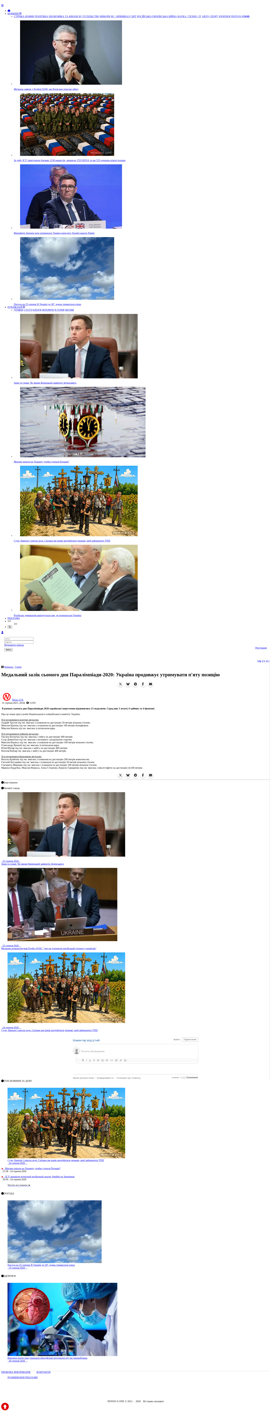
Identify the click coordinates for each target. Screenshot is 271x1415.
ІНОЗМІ (69, 310)
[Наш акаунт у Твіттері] (111, 1392)
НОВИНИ (13, 13)
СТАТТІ (28, 310)
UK (259, 661)
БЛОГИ (37, 310)
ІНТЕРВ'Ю (48, 310)
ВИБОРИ (105, 16)
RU (268, 661)
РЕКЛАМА (14, 618)
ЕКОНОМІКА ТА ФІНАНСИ (65, 16)
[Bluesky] (128, 684)
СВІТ (133, 16)
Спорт (18, 667)
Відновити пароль (14, 645)
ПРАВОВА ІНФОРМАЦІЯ (16, 1372)
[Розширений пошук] (10, 627)
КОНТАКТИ (43, 1372)
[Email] (150, 684)
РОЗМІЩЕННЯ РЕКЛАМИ (23, 1377)
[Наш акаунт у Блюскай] (119, 1392)
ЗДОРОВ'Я (225, 16)
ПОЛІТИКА (41, 16)
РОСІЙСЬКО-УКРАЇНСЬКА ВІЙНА (157, 16)
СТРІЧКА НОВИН (24, 16)
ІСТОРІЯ (59, 310)
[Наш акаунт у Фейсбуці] (126, 1392)
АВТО (205, 16)
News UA (17, 699)
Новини (9, 667)
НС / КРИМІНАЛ (120, 16)
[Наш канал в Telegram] (133, 1392)
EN (263, 661)
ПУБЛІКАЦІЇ (15, 307)
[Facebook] (143, 684)
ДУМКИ (18, 310)
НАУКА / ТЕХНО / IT (189, 16)
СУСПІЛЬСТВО (90, 16)
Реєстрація (261, 648)
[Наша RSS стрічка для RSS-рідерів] (160, 1392)
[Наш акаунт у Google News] (143, 1392)
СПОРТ (214, 16)
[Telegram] (135, 684)
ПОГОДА (236, 16)
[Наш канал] (152, 1392)
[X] (120, 684)
